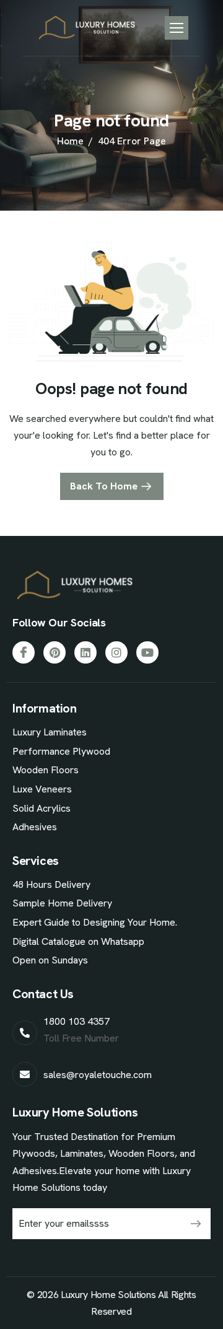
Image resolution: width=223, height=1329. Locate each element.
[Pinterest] (54, 652)
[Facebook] (23, 652)
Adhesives (34, 826)
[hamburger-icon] (176, 28)
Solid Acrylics (41, 808)
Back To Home (104, 486)
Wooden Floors (45, 769)
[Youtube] (147, 652)
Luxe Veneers (42, 789)
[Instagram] (116, 652)
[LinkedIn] (85, 652)
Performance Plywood (61, 751)
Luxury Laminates (49, 732)
